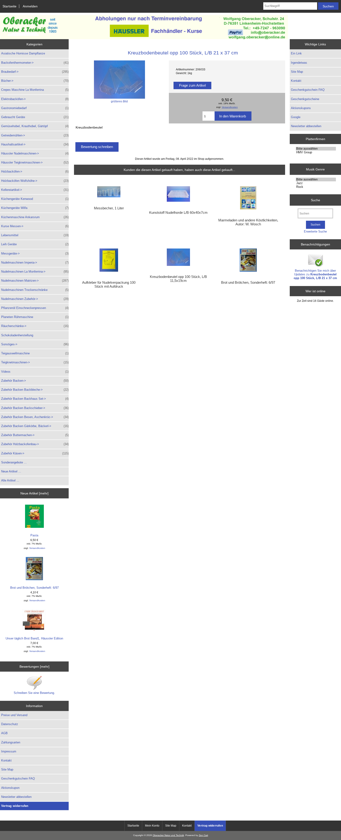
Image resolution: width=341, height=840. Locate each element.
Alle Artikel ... (10, 480)
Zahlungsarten (10, 742)
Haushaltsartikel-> (35, 144)
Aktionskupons (301, 108)
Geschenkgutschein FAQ (18, 778)
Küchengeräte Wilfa (35, 208)
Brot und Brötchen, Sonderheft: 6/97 (34, 587)
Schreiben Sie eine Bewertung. (34, 693)
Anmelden (30, 6)
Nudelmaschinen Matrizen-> (35, 280)
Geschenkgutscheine (305, 99)
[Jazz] (316, 183)
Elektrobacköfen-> (35, 99)
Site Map (7, 769)
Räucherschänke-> (35, 326)
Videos (35, 371)
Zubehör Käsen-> (35, 453)
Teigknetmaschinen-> (35, 362)
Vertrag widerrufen (15, 806)
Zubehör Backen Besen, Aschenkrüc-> (35, 417)
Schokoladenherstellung (17, 335)
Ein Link (296, 53)
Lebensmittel (35, 235)
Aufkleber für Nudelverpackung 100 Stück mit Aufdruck (108, 284)
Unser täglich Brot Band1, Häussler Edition (34, 638)
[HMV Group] (316, 152)
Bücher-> (35, 80)
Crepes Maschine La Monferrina (35, 89)
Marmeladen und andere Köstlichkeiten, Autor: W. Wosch (248, 222)
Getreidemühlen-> (35, 135)
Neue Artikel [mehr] (34, 493)
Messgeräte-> (35, 253)
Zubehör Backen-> (35, 380)
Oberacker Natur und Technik (168, 835)
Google (295, 117)
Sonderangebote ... (14, 462)
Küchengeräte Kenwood (35, 199)
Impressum (8, 751)
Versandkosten (37, 548)
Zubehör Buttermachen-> (35, 435)
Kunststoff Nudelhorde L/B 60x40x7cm (178, 212)
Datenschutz (9, 724)
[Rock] (316, 187)
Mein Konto (152, 825)
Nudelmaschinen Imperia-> (35, 262)
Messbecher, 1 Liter (109, 208)
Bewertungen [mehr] (34, 666)
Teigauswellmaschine (35, 353)
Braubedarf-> (35, 71)
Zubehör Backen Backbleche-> (35, 389)
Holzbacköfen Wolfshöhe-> (35, 180)
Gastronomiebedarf (35, 108)
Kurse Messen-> (35, 226)
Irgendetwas (299, 62)
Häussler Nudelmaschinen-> (35, 153)
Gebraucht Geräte (35, 117)
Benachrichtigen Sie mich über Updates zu (315, 274)
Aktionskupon (10, 788)
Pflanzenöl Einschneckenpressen (35, 308)
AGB (4, 733)
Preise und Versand (14, 715)
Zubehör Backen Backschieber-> (35, 408)
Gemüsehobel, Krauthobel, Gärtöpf (35, 126)
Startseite (9, 6)
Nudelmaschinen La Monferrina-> (35, 271)
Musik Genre (315, 169)
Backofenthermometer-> (35, 62)
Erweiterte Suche (315, 231)
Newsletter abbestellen (16, 797)
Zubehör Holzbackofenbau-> (35, 444)
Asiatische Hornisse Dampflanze (23, 53)
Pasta (34, 535)
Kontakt (6, 760)
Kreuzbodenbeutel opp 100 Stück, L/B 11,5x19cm (178, 278)
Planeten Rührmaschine (35, 317)
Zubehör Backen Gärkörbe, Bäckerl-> (35, 426)
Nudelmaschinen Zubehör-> (35, 299)
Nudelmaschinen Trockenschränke (35, 290)
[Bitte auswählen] (316, 149)
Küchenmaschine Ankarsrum (35, 217)
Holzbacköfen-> (35, 171)
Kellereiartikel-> (35, 190)
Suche (315, 200)
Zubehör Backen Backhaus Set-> (35, 398)
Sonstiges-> (35, 344)
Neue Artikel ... (11, 471)
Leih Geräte (35, 244)
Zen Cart (203, 835)
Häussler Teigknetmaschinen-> (35, 162)
